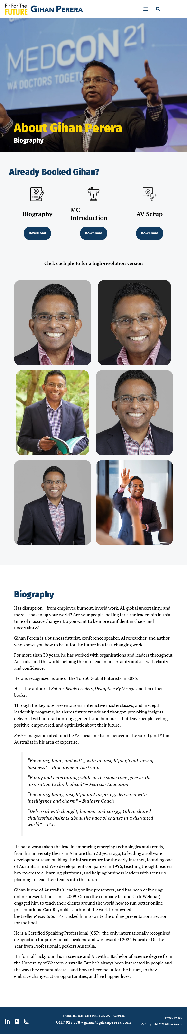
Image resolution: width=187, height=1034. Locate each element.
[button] (146, 9)
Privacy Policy (172, 1018)
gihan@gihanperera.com (107, 1022)
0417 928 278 (68, 1022)
